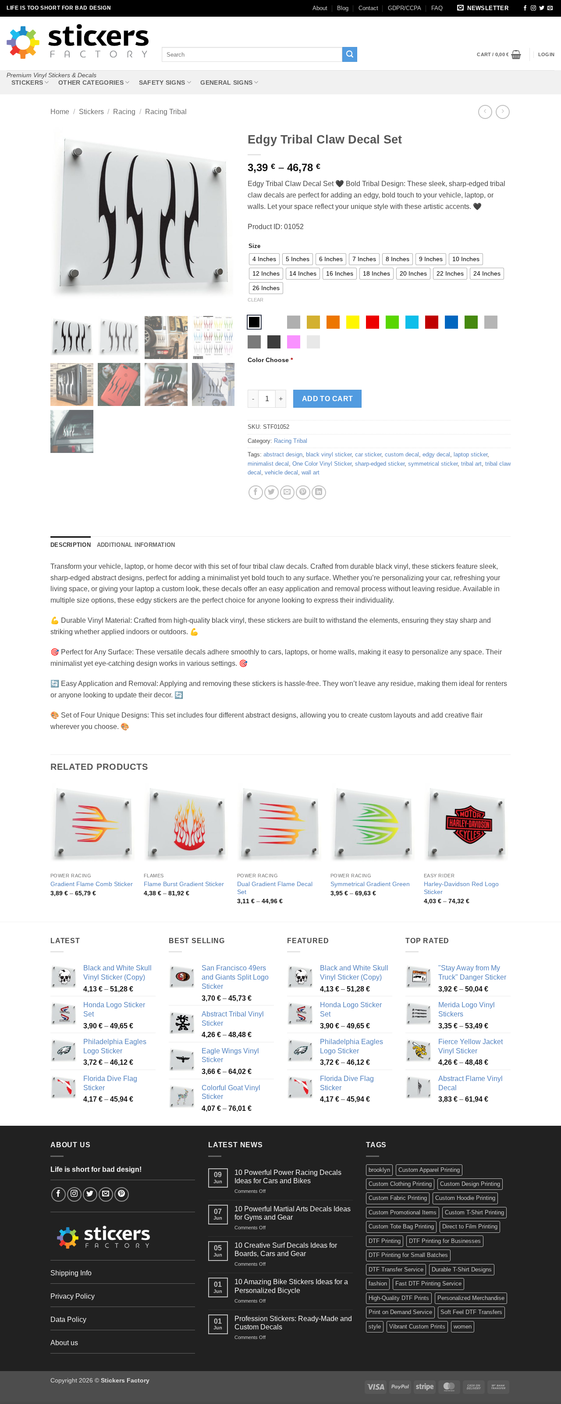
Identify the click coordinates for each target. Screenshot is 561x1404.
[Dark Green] (471, 322)
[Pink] (293, 341)
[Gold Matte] (313, 322)
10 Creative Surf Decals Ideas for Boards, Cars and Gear (285, 1249)
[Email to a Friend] (287, 492)
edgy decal (436, 454)
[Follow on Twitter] (541, 8)
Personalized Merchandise (470, 1298)
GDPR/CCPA (404, 8)
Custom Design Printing (470, 1184)
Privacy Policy (72, 1296)
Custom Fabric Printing (398, 1198)
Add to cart (327, 398)
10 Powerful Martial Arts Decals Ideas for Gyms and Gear (292, 1213)
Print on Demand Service (400, 1312)
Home (59, 111)
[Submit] (349, 54)
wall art (311, 472)
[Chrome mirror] (313, 341)
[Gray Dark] (254, 341)
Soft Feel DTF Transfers (471, 1312)
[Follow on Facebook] (525, 8)
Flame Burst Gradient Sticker (184, 883)
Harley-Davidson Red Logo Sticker (461, 888)
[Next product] (485, 111)
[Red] (372, 322)
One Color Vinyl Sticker (322, 463)
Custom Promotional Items (403, 1212)
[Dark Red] (431, 322)
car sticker (368, 454)
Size (254, 246)
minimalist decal (268, 463)
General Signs (226, 82)
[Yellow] (352, 322)
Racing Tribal (166, 111)
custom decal (402, 454)
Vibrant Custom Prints (417, 1326)
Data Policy (68, 1319)
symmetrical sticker (433, 463)
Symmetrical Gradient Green (370, 883)
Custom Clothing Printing (400, 1184)
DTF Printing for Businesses (445, 1241)
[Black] (254, 322)
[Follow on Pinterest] (121, 1194)
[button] (484, 8)
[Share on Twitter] (271, 492)
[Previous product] (502, 111)
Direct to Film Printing (469, 1226)
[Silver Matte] (293, 322)
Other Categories (91, 82)
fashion (378, 1283)
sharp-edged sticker (380, 463)
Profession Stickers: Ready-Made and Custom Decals (293, 1323)
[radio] (264, 259)
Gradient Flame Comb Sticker (91, 883)
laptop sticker (470, 454)
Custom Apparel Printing (429, 1170)
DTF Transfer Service (396, 1269)
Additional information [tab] (136, 545)
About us (64, 1343)
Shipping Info (71, 1273)
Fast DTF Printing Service (428, 1283)
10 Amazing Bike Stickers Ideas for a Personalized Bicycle (291, 1286)
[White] (273, 322)
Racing (124, 111)
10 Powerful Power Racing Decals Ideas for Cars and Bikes (287, 1177)
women (463, 1326)
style (375, 1326)
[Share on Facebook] (256, 492)
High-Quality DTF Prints (399, 1298)
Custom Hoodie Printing (465, 1198)
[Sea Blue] (451, 322)
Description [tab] (70, 545)
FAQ (437, 8)
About (319, 8)
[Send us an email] (550, 8)
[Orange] (333, 322)
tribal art (471, 463)
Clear (255, 299)
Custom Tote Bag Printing (401, 1226)
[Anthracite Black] (273, 341)
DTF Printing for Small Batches (408, 1255)
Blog (342, 8)
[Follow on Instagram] (533, 8)
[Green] (392, 322)
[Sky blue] (412, 322)
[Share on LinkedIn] (319, 492)
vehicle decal (281, 472)
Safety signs (162, 82)
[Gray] (490, 322)
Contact (368, 8)
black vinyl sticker (329, 454)
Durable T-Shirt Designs (462, 1269)
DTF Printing (385, 1241)
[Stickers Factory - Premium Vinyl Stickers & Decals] (78, 41)
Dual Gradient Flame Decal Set (274, 888)
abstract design (282, 454)
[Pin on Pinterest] (303, 492)
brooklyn (379, 1170)
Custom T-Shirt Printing (474, 1212)
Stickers (27, 82)
